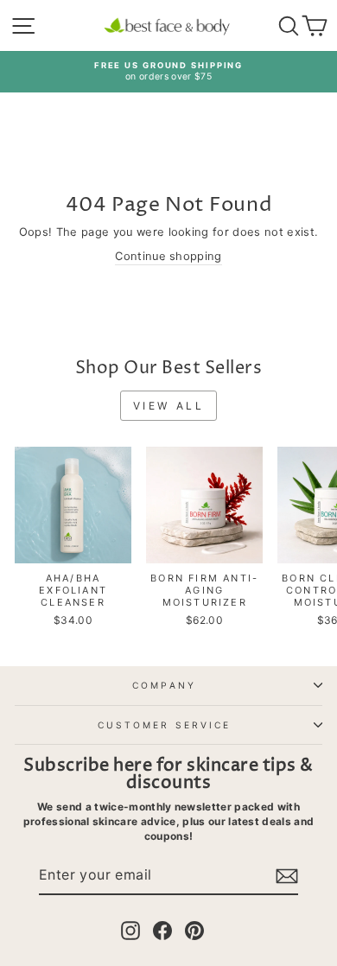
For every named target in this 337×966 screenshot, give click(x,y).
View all (169, 405)
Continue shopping (168, 256)
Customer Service (164, 725)
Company (164, 685)
